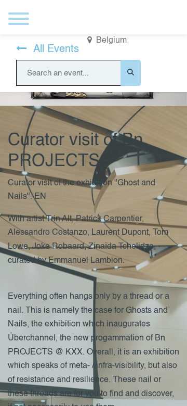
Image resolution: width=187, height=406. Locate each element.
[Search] (131, 73)
